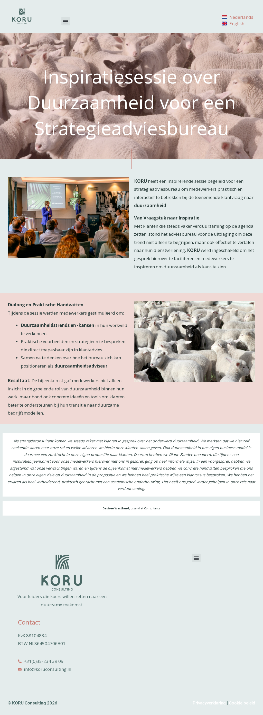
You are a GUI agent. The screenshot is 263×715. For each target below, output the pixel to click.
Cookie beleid (242, 702)
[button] (65, 21)
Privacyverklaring (209, 702)
